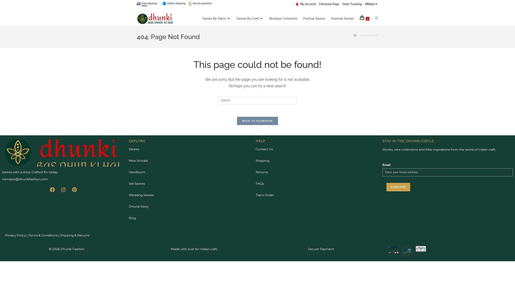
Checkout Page (329, 4)
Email (387, 165)
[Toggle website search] (376, 18)
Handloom (137, 172)
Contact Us (264, 149)
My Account (307, 4)
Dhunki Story (138, 206)
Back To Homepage (257, 120)
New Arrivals (138, 161)
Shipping (262, 161)
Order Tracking (352, 4)
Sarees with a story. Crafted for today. (30, 172)
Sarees (134, 149)
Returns (262, 172)
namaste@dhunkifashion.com (25, 179)
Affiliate (370, 4)
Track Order (265, 195)
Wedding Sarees (141, 195)
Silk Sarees (137, 183)
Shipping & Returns (74, 235)
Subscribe (398, 187)
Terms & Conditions (43, 235)
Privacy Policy (15, 235)
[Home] (355, 35)
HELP (260, 141)
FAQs (260, 183)
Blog (132, 218)
